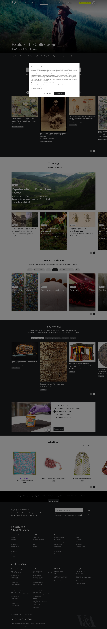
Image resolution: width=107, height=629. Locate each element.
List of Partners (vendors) (36, 88)
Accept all (59, 93)
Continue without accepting (72, 64)
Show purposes (47, 93)
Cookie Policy (45, 80)
